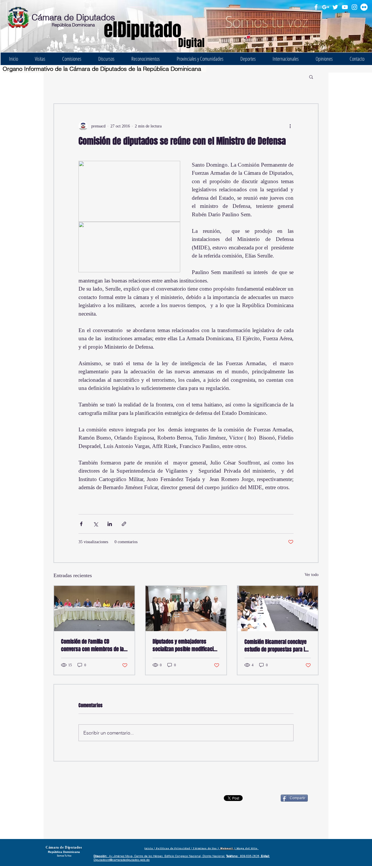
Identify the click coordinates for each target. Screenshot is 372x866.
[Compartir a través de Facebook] (81, 524)
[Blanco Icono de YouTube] (344, 7)
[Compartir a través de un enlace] (124, 524)
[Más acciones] (290, 126)
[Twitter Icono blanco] (335, 7)
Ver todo (312, 574)
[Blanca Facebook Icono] (316, 7)
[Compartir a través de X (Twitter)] (95, 524)
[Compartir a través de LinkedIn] (109, 524)
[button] (311, 76)
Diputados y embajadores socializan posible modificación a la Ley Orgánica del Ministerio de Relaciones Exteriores (186, 645)
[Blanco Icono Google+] (325, 7)
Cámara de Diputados (73, 17)
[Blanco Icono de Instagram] (354, 7)
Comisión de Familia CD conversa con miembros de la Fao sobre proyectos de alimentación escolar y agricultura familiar (92, 645)
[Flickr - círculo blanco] (364, 7)
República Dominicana (73, 25)
